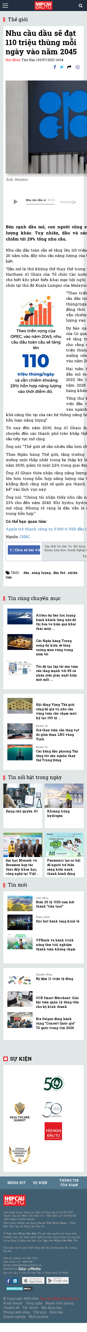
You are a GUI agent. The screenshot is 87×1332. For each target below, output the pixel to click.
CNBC (24, 536)
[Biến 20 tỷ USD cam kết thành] (20, 903)
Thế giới (39, 1312)
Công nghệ (34, 1303)
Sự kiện (21, 1058)
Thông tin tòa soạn (69, 1182)
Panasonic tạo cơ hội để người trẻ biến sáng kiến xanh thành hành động (64, 867)
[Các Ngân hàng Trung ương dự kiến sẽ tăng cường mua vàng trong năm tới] (20, 642)
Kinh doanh (13, 1303)
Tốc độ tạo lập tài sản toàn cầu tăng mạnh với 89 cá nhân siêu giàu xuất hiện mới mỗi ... (57, 673)
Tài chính (30, 1307)
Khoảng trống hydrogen (58, 813)
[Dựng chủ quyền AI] (22, 795)
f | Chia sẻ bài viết (25, 550)
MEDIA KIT (16, 1183)
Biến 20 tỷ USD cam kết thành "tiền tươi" (55, 904)
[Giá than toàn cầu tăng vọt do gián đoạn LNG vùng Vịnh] (20, 731)
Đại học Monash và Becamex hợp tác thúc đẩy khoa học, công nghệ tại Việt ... (22, 867)
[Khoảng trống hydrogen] (64, 795)
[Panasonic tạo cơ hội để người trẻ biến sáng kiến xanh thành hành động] (64, 844)
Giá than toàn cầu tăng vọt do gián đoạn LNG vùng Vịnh (57, 734)
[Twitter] (61, 67)
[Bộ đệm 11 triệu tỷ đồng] (20, 980)
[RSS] (69, 67)
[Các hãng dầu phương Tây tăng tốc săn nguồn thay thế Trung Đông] (20, 752)
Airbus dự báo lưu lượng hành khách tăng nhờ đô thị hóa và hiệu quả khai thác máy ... (56, 622)
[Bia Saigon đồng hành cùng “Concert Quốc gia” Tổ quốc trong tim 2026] (20, 1020)
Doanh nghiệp (14, 1316)
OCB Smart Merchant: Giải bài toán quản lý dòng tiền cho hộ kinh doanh (57, 1002)
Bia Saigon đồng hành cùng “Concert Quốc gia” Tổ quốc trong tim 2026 (55, 1023)
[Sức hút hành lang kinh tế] (20, 922)
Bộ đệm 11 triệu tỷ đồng (54, 979)
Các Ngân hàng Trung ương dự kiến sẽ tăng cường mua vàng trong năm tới (54, 647)
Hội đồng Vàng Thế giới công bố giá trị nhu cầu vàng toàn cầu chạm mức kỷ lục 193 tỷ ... (56, 711)
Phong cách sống (16, 1312)
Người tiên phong (60, 1303)
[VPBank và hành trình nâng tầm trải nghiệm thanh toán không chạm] (20, 941)
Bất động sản (51, 1307)
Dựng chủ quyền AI (22, 811)
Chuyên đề (11, 1307)
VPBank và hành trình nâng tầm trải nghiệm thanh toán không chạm (55, 944)
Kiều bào (56, 1312)
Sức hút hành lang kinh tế (57, 921)
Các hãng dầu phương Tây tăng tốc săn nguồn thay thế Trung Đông (57, 755)
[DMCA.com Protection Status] (19, 1288)
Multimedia (38, 1316)
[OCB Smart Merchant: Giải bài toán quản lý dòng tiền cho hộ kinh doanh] (20, 999)
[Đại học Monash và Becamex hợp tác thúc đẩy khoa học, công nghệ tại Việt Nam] (22, 844)
